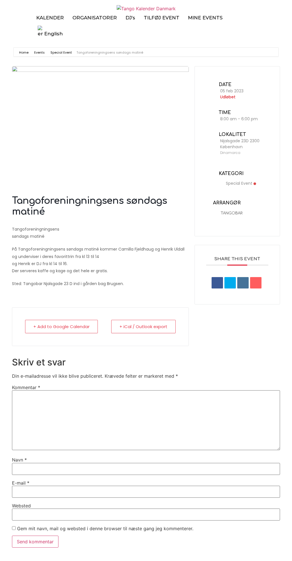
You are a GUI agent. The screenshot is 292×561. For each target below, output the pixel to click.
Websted (21, 505)
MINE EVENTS (205, 18)
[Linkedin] (243, 282)
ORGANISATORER (94, 18)
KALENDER (50, 18)
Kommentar (26, 387)
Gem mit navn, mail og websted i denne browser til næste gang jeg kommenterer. (105, 528)
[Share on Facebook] (217, 282)
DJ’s (130, 18)
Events (39, 52)
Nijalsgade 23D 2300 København (239, 144)
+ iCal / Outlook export (143, 327)
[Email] (255, 282)
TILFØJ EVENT (161, 18)
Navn (19, 460)
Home (24, 52)
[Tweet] (230, 282)
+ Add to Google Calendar (61, 327)
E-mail (20, 483)
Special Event (61, 52)
